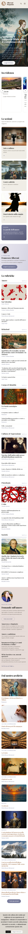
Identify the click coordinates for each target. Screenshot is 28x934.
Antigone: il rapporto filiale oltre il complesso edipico (14, 39)
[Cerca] (21, 3)
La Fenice (4, 753)
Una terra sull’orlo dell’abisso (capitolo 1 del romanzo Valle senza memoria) (12, 864)
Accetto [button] (8, 931)
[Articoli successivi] (25, 90)
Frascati (5, 92)
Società (3, 803)
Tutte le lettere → (7, 666)
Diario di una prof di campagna (11, 726)
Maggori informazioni (17, 931)
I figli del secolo (6, 779)
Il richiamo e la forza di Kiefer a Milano (11, 699)
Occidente (4, 806)
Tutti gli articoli (14, 901)
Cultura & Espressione (8, 724)
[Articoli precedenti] (2, 90)
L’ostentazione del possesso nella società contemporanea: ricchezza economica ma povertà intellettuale (13, 834)
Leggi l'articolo (8, 63)
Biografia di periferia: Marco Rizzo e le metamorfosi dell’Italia (13, 893)
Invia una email (8, 619)
